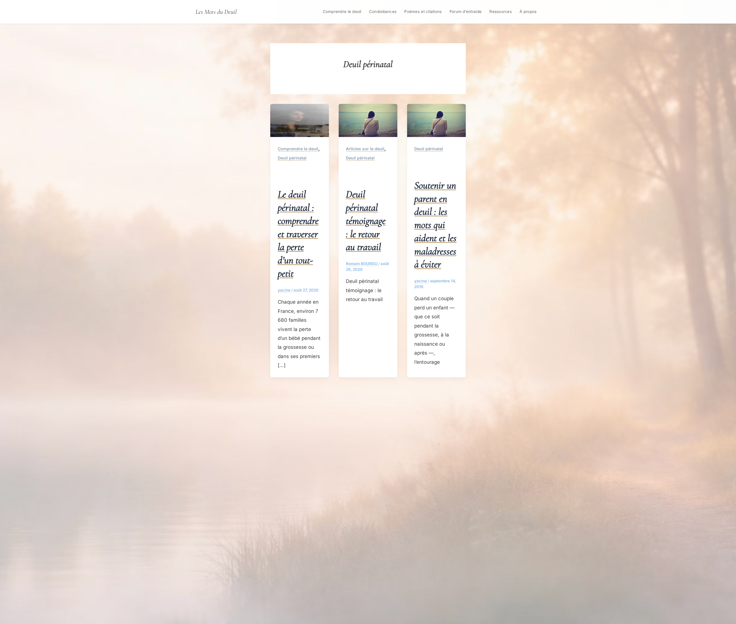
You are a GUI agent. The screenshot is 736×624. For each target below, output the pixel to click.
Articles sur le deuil (365, 148)
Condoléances (382, 11)
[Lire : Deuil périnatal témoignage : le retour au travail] (368, 120)
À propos (528, 11)
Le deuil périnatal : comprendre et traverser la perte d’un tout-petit (298, 233)
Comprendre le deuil (342, 11)
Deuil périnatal (292, 157)
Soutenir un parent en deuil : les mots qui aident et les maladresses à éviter (435, 225)
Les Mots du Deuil (216, 12)
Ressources (500, 11)
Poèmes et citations (423, 11)
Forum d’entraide (466, 11)
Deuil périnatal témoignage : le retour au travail (366, 220)
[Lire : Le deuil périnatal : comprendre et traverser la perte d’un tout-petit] (299, 120)
